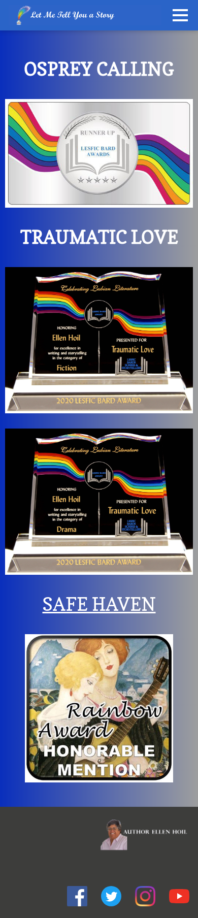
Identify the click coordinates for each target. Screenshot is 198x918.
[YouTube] (179, 897)
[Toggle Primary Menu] (180, 15)
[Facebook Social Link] (77, 897)
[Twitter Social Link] (111, 897)
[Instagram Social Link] (145, 897)
